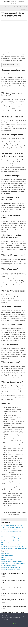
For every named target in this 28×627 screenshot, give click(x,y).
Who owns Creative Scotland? (9, 529)
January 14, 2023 (9, 19)
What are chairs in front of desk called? (11, 542)
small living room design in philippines (10, 569)
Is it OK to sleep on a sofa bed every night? (12, 525)
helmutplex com (5, 553)
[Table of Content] (17, 65)
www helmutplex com (7, 555)
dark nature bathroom (6, 559)
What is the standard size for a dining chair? (12, 527)
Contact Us (23, 10)
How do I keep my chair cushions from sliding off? (13, 548)
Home (25, 6)
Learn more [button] (5, 619)
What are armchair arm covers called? (10, 544)
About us (7, 6)
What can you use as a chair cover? (11, 512)
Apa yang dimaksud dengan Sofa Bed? (10, 538)
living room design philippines (8, 565)
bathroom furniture (6, 557)
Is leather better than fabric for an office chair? (13, 546)
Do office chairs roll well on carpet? (10, 540)
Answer (16, 19)
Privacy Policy (17, 6)
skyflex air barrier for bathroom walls (10, 571)
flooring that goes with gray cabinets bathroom (13, 563)
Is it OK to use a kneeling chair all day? (11, 531)
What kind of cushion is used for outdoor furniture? (13, 600)
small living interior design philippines (10, 567)
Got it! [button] (14, 623)
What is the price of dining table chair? (11, 537)
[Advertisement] (14, 36)
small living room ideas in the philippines (11, 561)
